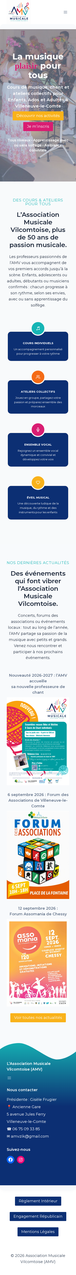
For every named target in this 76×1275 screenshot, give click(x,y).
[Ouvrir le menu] (65, 12)
